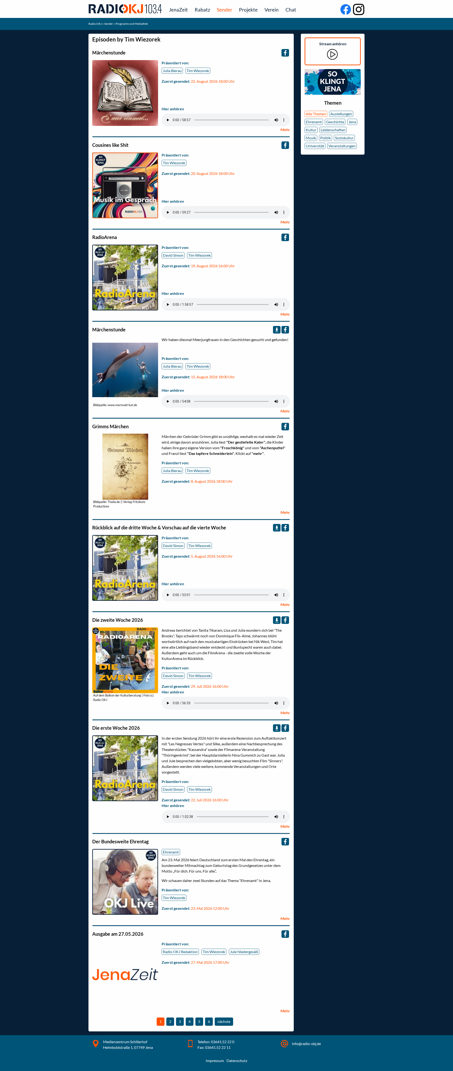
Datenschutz (236, 1060)
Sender (224, 9)
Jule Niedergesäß (244, 951)
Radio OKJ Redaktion (180, 951)
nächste (225, 1022)
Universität (315, 146)
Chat (290, 9)
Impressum (215, 1060)
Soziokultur (344, 138)
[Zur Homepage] (126, 8)
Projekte (248, 9)
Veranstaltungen (342, 146)
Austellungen (341, 113)
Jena (352, 121)
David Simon (173, 255)
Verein (271, 9)
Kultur (311, 130)
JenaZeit (178, 9)
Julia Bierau (172, 70)
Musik (311, 138)
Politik (325, 138)
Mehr (285, 129)
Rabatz (202, 9)
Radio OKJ (95, 23)
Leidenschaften (333, 130)
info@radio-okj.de (306, 1043)
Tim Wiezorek (198, 70)
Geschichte (335, 121)
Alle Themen (316, 113)
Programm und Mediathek (132, 23)
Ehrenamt (171, 852)
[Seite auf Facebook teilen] (285, 53)
